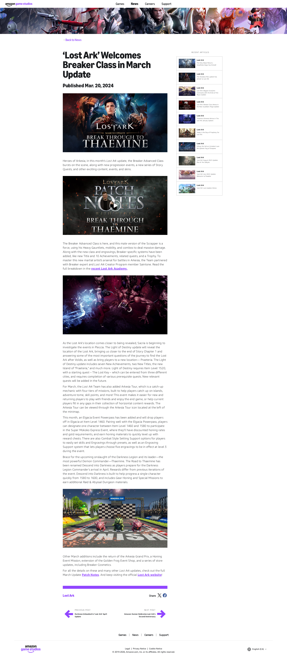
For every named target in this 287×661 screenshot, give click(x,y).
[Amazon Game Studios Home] (18, 4)
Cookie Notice (155, 648)
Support (166, 4)
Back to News (73, 39)
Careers (150, 4)
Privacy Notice (139, 648)
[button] (115, 122)
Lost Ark (68, 595)
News (134, 4)
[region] (200, 123)
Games (120, 4)
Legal (127, 648)
